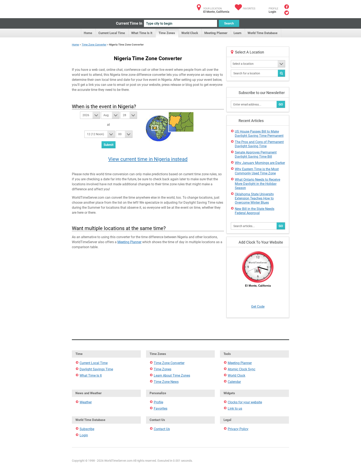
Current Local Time (111, 33)
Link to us (235, 408)
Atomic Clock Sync (241, 369)
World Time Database (262, 33)
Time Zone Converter (94, 44)
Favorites (249, 8)
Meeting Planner (215, 33)
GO (281, 104)
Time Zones (167, 33)
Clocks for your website (245, 402)
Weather (86, 402)
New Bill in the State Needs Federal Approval (254, 211)
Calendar (234, 382)
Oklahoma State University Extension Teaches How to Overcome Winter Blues (254, 198)
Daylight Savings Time (96, 369)
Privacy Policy (238, 429)
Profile (158, 402)
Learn (237, 33)
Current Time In (129, 23)
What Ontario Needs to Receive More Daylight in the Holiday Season (257, 184)
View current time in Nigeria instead (148, 159)
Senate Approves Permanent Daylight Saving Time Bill (256, 154)
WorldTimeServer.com (99, 7)
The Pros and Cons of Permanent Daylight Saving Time (259, 144)
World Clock (189, 33)
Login (272, 11)
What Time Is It (141, 33)
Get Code (257, 307)
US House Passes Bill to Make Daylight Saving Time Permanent (259, 134)
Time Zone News (166, 382)
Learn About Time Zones (172, 375)
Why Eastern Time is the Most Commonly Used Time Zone (257, 171)
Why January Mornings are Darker (260, 163)
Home (88, 33)
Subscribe (87, 429)
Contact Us (162, 429)
